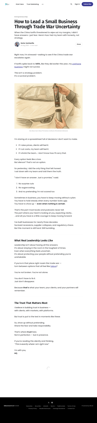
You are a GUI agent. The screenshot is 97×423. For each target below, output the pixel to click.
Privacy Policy (33, 408)
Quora (53, 406)
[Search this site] (71, 4)
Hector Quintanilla (27, 43)
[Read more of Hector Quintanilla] (17, 44)
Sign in (77, 4)
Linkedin (45, 406)
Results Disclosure (44, 408)
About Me (38, 406)
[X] (48, 402)
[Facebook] (52, 402)
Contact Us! (71, 408)
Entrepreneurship (21, 17)
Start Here (20, 4)
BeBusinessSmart (9, 406)
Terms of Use (71, 406)
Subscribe (87, 4)
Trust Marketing (33, 4)
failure (53, 266)
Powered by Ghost (87, 406)
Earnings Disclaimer (59, 408)
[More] (42, 4)
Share (79, 44)
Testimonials (61, 406)
